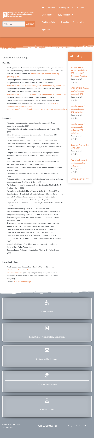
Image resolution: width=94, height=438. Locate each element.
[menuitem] (43, 7)
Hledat (31, 24)
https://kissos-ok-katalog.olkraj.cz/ (20, 270)
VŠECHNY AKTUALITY (79, 179)
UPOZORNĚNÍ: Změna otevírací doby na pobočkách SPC (80, 91)
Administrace (7, 427)
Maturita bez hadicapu (22, 282)
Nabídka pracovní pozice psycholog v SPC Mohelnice (78, 109)
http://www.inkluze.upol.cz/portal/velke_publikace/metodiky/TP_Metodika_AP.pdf (37, 94)
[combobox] (13, 24)
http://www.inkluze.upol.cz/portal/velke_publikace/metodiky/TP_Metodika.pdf (36, 85)
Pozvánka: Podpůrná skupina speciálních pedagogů (79, 163)
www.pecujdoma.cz (14, 273)
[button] (88, 432)
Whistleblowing (47, 425)
